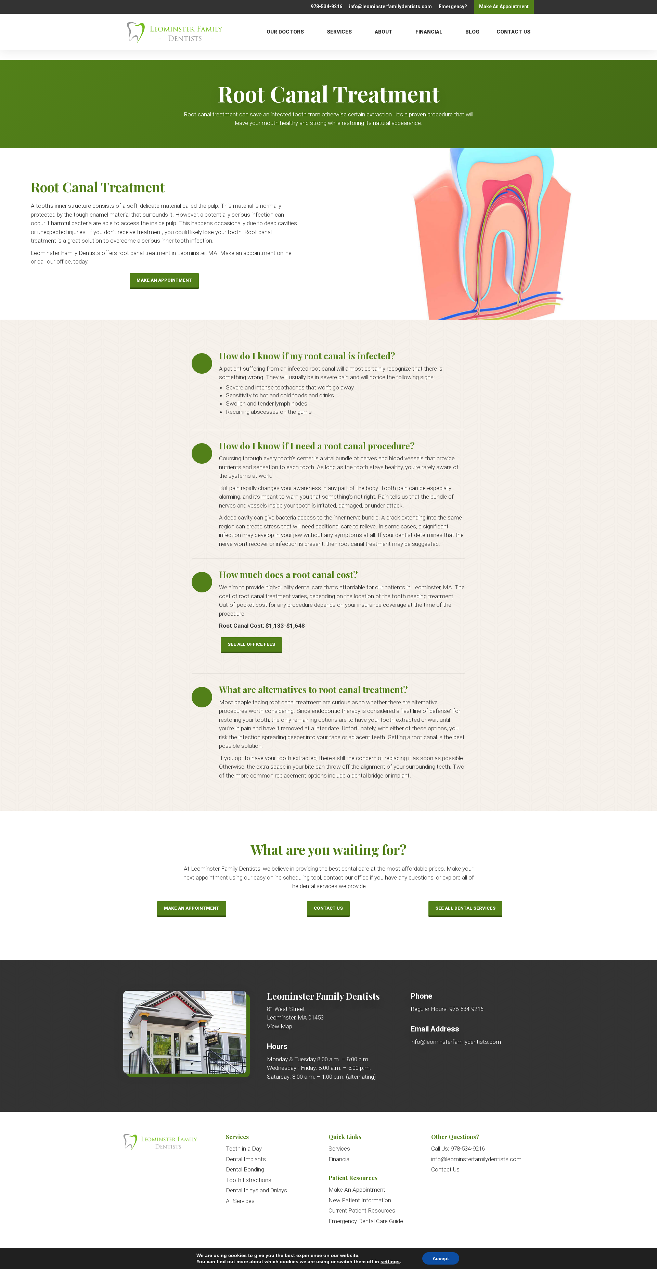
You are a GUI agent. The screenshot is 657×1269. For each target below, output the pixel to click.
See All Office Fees (251, 644)
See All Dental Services (465, 908)
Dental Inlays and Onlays (256, 1190)
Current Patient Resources (361, 1210)
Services (339, 31)
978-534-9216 (326, 6)
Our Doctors (285, 31)
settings (390, 1261)
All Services (240, 1200)
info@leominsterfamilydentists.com (390, 6)
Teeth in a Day (244, 1148)
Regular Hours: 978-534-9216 (447, 1008)
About (383, 31)
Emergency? (453, 6)
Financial (428, 31)
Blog (472, 31)
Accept (441, 1258)
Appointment (504, 6)
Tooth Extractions (248, 1180)
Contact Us (513, 31)
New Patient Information (359, 1200)
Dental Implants (246, 1159)
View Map (279, 1026)
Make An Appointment (164, 280)
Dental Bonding (245, 1169)
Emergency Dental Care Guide (365, 1221)
